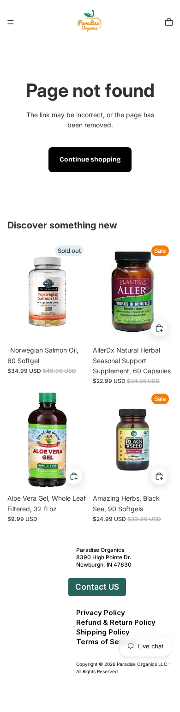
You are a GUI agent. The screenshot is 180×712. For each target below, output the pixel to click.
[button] (66, 587)
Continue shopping (90, 159)
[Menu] (10, 22)
